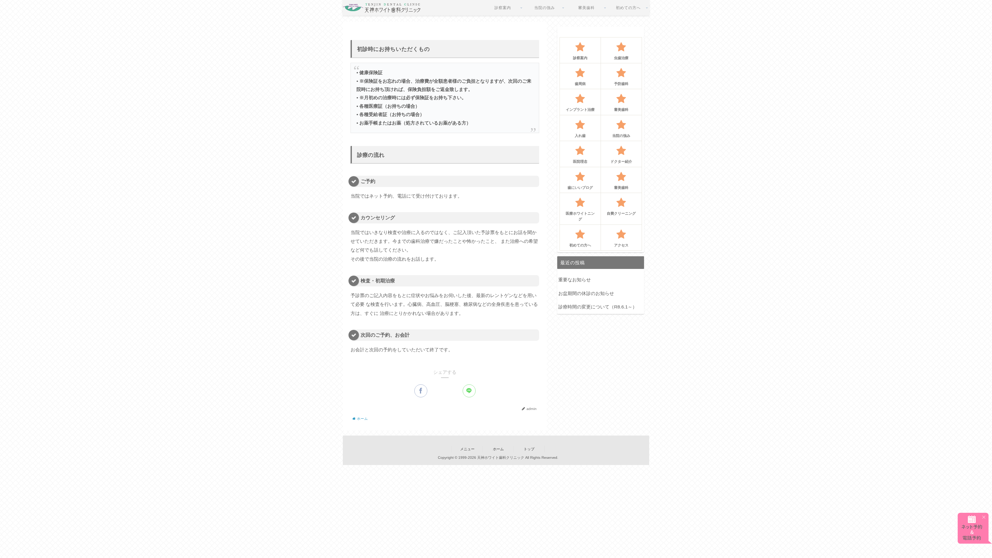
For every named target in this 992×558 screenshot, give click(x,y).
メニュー (467, 449)
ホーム (498, 449)
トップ (529, 449)
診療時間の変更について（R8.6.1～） (597, 306)
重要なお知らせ (574, 279)
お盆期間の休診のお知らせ (586, 293)
